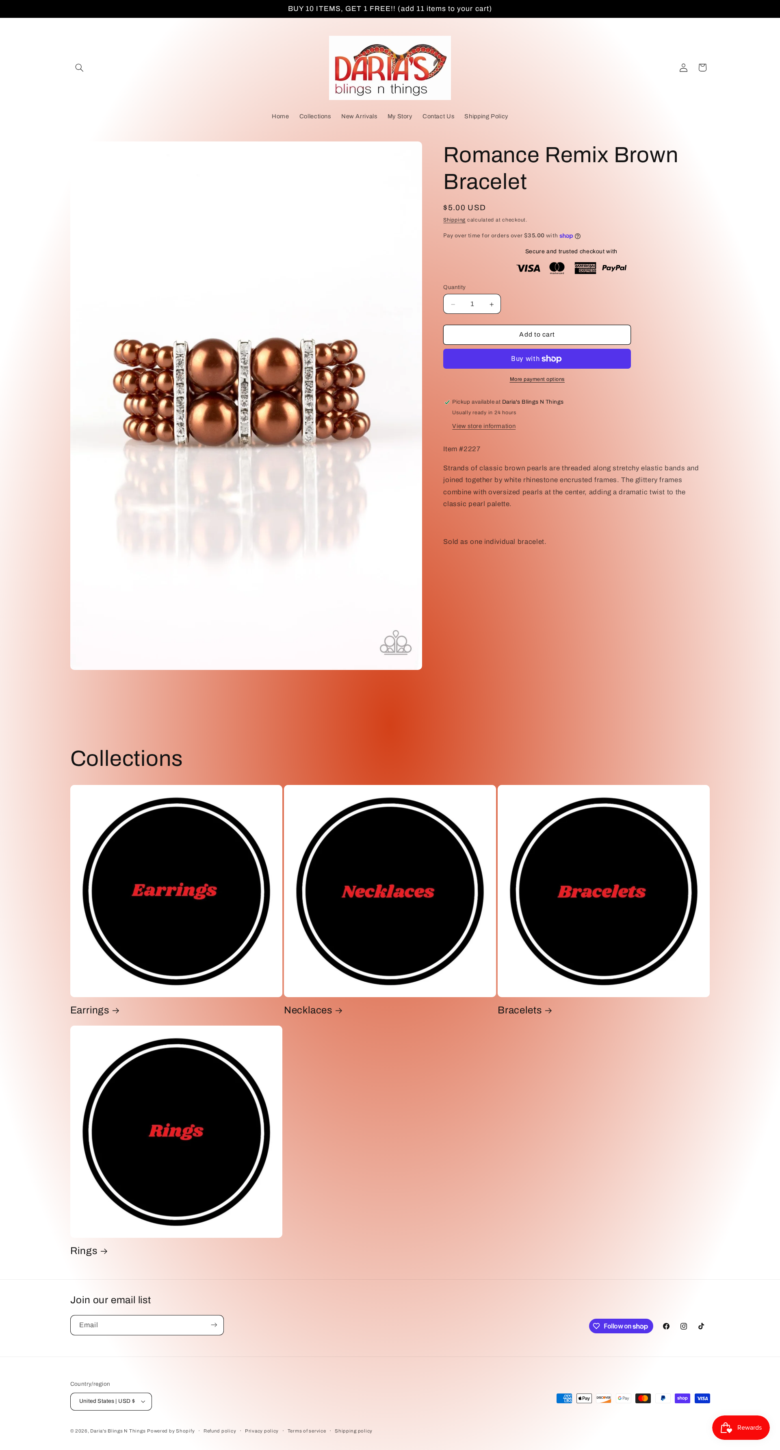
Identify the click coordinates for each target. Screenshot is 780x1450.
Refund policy (220, 1430)
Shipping (454, 220)
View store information (484, 426)
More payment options (537, 379)
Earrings (89, 1010)
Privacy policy (262, 1430)
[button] (79, 67)
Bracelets (520, 1010)
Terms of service (307, 1430)
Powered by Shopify (171, 1430)
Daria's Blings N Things (117, 1430)
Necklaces (308, 1010)
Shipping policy (354, 1430)
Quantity (454, 287)
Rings (84, 1251)
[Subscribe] (213, 1325)
